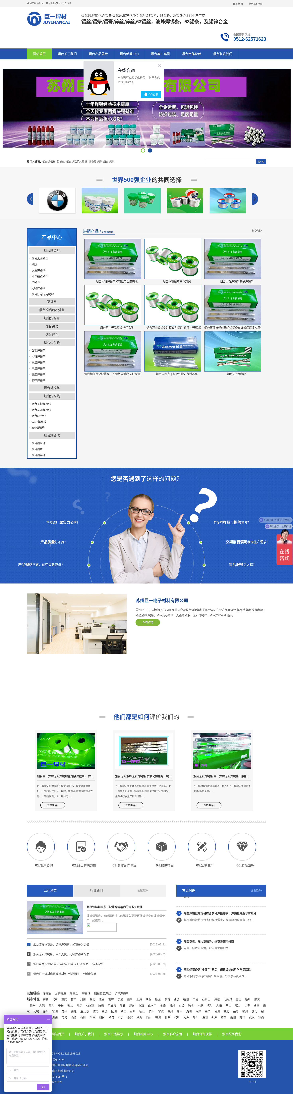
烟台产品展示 (98, 54)
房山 (238, 999)
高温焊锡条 (38, 362)
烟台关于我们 (67, 54)
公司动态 (50, 890)
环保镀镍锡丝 (39, 276)
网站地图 (238, 4)
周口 (242, 1017)
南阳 (233, 1017)
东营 (92, 1017)
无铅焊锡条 (38, 356)
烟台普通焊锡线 (41, 409)
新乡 (214, 1017)
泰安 (130, 1017)
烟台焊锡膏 (95, 161)
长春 (247, 1005)
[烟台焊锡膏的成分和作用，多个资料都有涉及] (59, 212)
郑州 (195, 1017)
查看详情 (147, 622)
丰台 (195, 999)
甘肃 (73, 999)
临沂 (148, 1017)
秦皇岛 (112, 1005)
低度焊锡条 (38, 374)
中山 (228, 1005)
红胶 (34, 264)
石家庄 (90, 1005)
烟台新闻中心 (129, 54)
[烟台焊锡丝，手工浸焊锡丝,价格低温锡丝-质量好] (101, 212)
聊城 (167, 1017)
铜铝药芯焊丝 (102, 993)
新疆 (158, 999)
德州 (158, 1017)
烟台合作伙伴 (191, 54)
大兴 (42, 1005)
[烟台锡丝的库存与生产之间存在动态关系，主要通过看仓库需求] (144, 212)
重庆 (64, 999)
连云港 (84, 1011)
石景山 (206, 999)
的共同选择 (147, 179)
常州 (55, 1011)
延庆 (79, 1005)
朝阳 (186, 999)
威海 (139, 1017)
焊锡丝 (74, 993)
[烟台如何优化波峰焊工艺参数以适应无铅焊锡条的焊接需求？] (112, 351)
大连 (219, 1005)
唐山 (101, 1005)
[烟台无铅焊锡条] (232, 351)
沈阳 (209, 1005)
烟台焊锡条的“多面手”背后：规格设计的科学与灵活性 (217, 956)
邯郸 (122, 1005)
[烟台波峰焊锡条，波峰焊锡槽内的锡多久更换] (55, 917)
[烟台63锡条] (187, 212)
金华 (207, 1011)
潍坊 (111, 1017)
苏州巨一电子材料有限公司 (162, 600)
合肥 (226, 1011)
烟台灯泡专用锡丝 (42, 294)
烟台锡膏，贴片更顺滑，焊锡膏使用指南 (209, 927)
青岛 (64, 1017)
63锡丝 (35, 282)
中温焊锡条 (38, 368)
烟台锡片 (37, 449)
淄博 (74, 1017)
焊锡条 (47, 993)
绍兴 (198, 1011)
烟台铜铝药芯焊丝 (76, 161)
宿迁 (142, 1011)
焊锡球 (86, 993)
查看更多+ (143, 890)
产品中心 (51, 237)
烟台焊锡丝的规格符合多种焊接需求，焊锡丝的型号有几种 (220, 899)
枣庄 (83, 1017)
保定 (141, 1005)
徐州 (45, 1011)
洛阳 (205, 1017)
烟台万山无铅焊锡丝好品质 (117, 327)
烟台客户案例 (160, 54)
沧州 (172, 1005)
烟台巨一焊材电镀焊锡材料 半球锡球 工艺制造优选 (64, 973)
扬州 (114, 1011)
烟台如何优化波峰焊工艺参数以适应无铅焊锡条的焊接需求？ (122, 374)
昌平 (32, 1005)
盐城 (104, 1011)
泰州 (133, 1011)
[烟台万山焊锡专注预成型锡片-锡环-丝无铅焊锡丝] (172, 305)
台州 (217, 1011)
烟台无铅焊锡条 (237, 374)
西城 (176, 999)
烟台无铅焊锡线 (41, 403)
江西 (101, 999)
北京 (55, 999)
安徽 (45, 999)
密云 (70, 1005)
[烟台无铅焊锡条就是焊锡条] (232, 259)
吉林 (111, 999)
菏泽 (186, 1017)
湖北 (92, 999)
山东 (130, 999)
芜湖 (236, 1011)
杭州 (151, 1011)
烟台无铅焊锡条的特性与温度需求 (117, 281)
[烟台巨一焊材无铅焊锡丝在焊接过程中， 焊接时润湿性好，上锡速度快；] (66, 751)
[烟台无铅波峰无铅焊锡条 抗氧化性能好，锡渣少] (144, 751)
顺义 (257, 999)
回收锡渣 (60, 993)
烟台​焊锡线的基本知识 (177, 281)
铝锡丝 (61, 161)
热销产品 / (98, 231)
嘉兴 (179, 1011)
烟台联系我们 (256, 4)
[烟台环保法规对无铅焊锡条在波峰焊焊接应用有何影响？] (232, 305)
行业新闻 (96, 890)
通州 (248, 999)
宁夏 (120, 999)
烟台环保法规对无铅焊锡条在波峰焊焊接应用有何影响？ (239, 327)
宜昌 (261, 1017)
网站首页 (39, 54)
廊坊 (181, 1005)
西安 (256, 1005)
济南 (55, 1017)
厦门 (254, 1011)
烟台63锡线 (38, 415)
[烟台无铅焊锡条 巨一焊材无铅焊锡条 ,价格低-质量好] (222, 751)
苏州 (64, 1011)
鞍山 (238, 1005)
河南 (83, 999)
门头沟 (227, 999)
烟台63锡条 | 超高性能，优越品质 (177, 374)
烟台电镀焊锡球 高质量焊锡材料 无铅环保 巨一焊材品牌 (68, 964)
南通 (74, 1011)
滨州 (177, 1017)
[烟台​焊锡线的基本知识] (172, 259)
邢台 (132, 1005)
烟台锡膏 (108, 161)
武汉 (252, 1017)
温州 (170, 1011)
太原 (200, 1005)
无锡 (36, 1011)
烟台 (102, 1017)
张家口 (152, 1005)
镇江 (123, 1011)
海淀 (217, 999)
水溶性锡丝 (38, 270)
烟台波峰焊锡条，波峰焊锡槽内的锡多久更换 (115, 907)
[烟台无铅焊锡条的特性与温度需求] (112, 259)
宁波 (161, 1011)
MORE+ (257, 230)
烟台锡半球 (38, 455)
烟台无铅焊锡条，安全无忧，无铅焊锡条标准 (61, 954)
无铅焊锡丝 (38, 288)
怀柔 (51, 1005)
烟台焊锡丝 (48, 161)
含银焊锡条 (38, 350)
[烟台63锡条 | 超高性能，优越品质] (172, 351)
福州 (245, 1011)
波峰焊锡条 (38, 380)
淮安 (95, 1011)
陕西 (148, 999)
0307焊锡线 (38, 421)
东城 (167, 999)
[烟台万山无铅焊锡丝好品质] (112, 305)
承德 (163, 1005)
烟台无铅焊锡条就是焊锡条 (237, 281)
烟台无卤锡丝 (39, 258)
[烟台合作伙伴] (229, 212)
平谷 (61, 1005)
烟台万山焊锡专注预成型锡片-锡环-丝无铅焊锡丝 (176, 327)
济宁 (120, 1017)
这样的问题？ (146, 478)
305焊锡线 (38, 427)
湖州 (189, 1011)
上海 (139, 999)
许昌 (223, 1017)
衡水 (191, 1005)
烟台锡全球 (38, 443)
